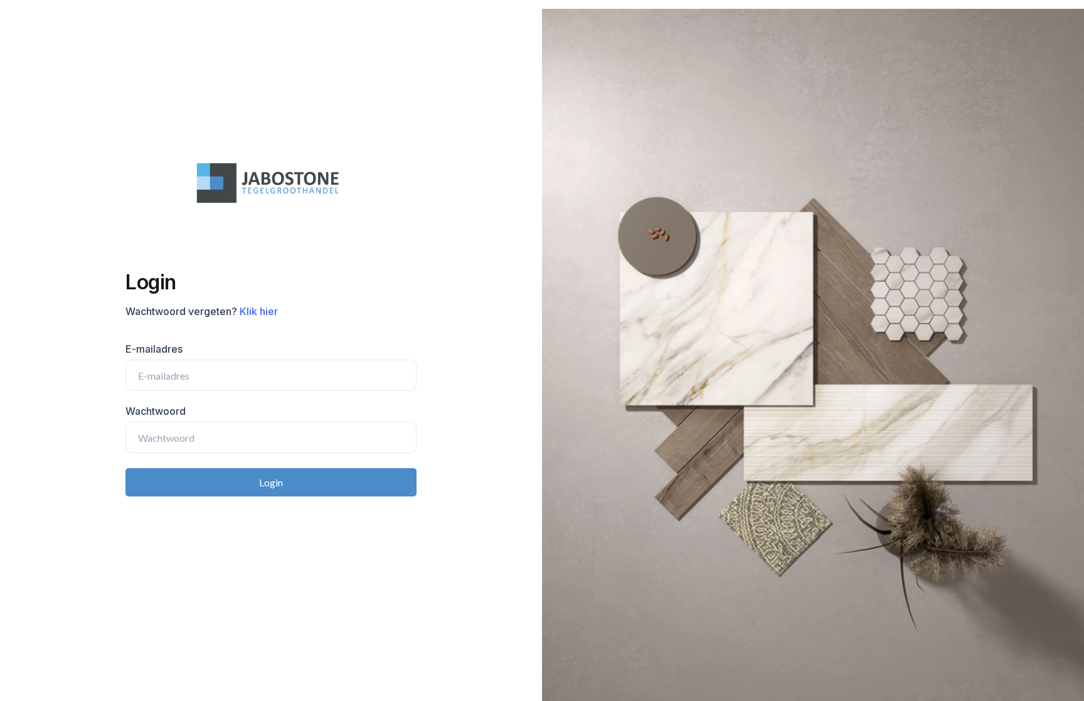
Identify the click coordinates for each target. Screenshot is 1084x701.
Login (271, 482)
